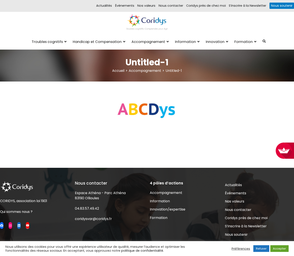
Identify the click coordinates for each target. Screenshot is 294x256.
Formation (243, 41)
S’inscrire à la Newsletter (247, 5)
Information (185, 41)
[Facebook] (1, 225)
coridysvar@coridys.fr (93, 218)
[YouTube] (27, 225)
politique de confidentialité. (142, 250)
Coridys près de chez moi (206, 5)
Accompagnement (148, 41)
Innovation (215, 41)
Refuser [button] (261, 249)
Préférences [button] (241, 249)
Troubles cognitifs (47, 41)
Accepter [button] (279, 249)
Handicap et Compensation (97, 41)
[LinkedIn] (19, 225)
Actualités (104, 5)
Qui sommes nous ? (16, 211)
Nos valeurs (146, 5)
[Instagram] (10, 225)
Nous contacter (171, 5)
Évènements (124, 5)
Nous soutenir (281, 5)
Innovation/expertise (167, 209)
